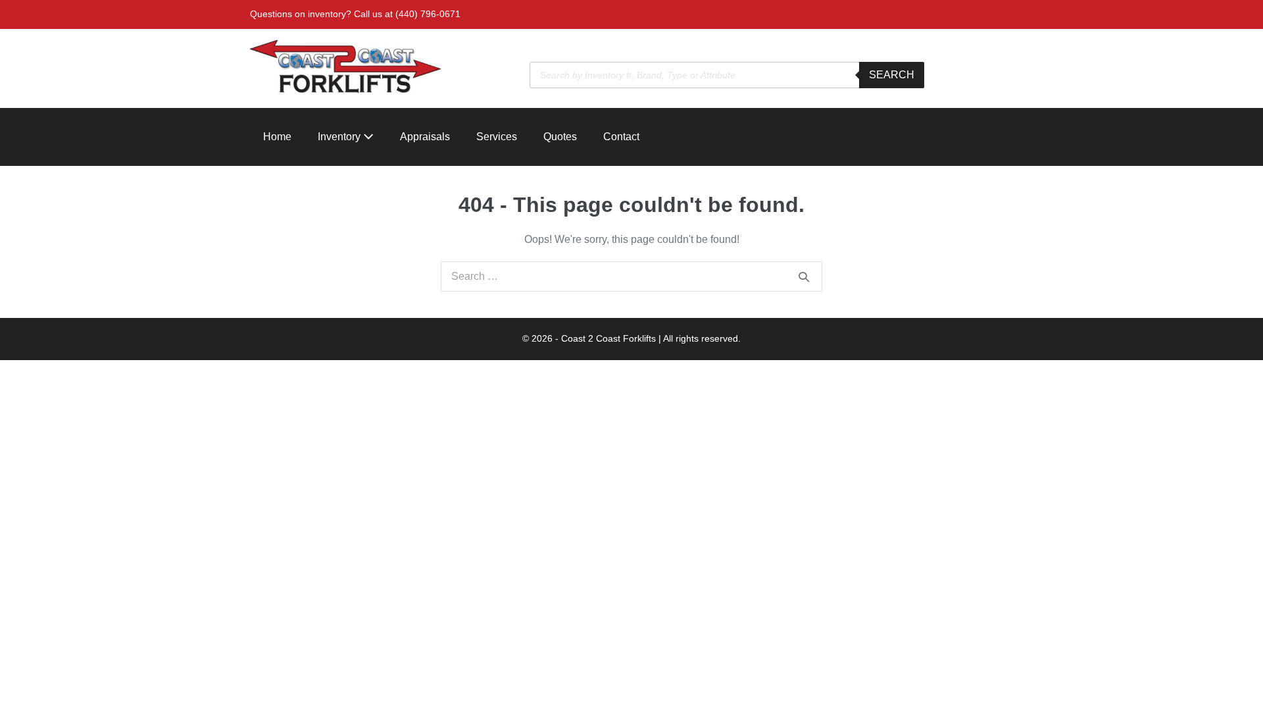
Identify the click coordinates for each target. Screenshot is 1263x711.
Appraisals (425, 136)
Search (891, 74)
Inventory (340, 136)
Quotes (560, 136)
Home (277, 136)
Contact (621, 136)
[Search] (804, 276)
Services (496, 136)
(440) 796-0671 (427, 14)
